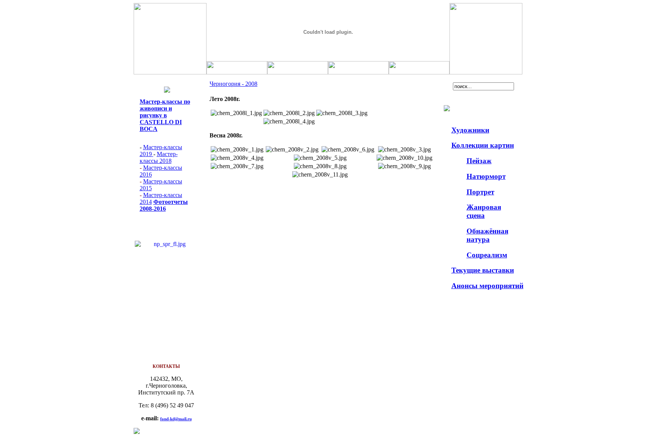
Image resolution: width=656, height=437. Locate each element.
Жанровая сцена (484, 211)
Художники (470, 130)
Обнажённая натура (487, 235)
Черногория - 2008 (233, 83)
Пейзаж (479, 161)
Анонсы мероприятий (487, 286)
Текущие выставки (482, 270)
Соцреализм (487, 255)
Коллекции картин (482, 145)
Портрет (480, 192)
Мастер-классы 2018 (159, 157)
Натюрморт (486, 176)
